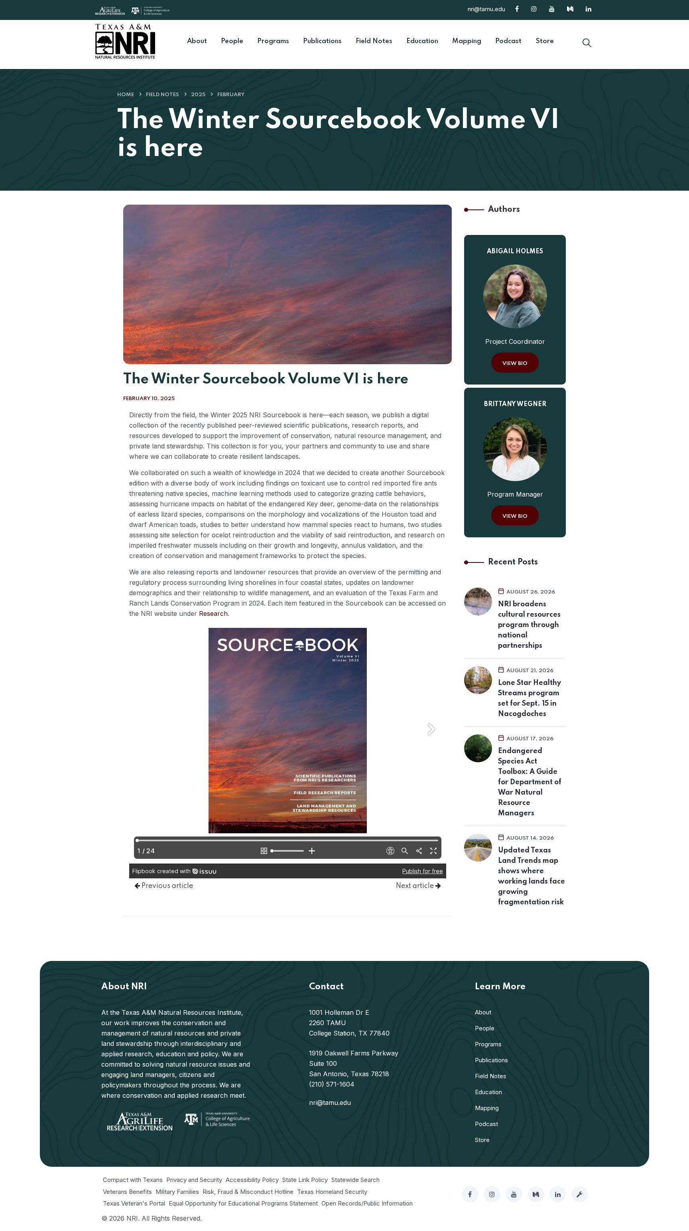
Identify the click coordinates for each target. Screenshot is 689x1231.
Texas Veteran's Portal (134, 1203)
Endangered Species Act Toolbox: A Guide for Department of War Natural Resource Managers (529, 782)
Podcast (486, 1124)
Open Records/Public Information (367, 1203)
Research (213, 613)
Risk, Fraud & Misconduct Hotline (248, 1191)
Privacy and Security (194, 1180)
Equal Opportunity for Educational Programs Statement (243, 1203)
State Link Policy (305, 1180)
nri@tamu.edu (486, 9)
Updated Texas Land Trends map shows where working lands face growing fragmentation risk (531, 876)
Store (482, 1140)
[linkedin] (558, 1194)
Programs (488, 1044)
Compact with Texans (133, 1180)
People (484, 1028)
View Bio (515, 363)
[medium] (536, 1194)
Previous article (166, 886)
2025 (198, 94)
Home (125, 94)
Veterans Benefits (127, 1191)
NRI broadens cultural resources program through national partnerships (529, 625)
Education (488, 1092)
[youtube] (514, 1194)
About (483, 1012)
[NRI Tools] (580, 1194)
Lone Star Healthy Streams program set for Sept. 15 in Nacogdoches (529, 698)
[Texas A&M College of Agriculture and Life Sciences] (150, 10)
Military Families (177, 1191)
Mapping (487, 1108)
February (230, 94)
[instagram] (492, 1194)
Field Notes (162, 94)
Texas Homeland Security (332, 1191)
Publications (491, 1060)
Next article (415, 886)
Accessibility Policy (252, 1180)
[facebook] (470, 1194)
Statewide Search (355, 1180)
